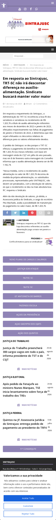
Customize (28, 506)
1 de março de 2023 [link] (13, 103)
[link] (3, 5)
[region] (28, 495)
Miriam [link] (29, 103)
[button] (52, 3)
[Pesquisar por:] (28, 56)
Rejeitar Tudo (28, 513)
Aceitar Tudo (28, 498)
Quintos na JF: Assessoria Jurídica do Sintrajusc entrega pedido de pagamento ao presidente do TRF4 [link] (25, 423)
